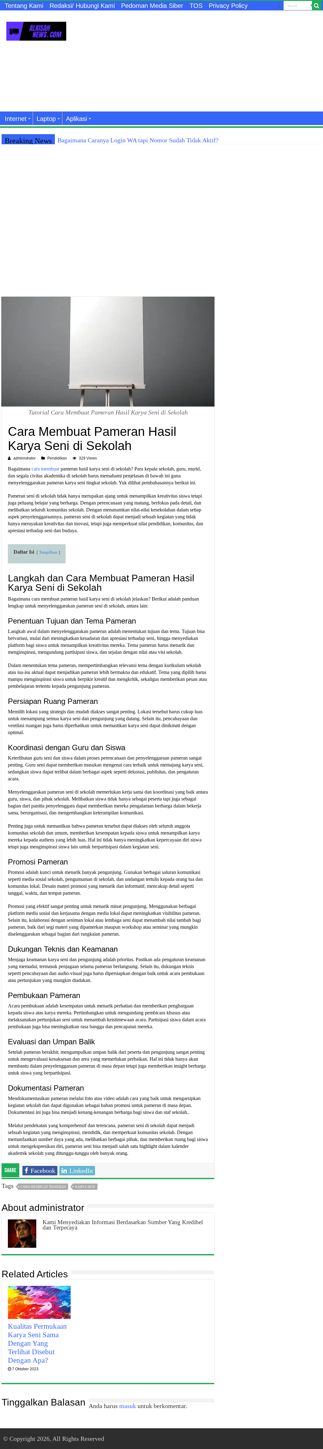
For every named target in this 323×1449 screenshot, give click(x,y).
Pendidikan (57, 458)
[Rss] (279, 6)
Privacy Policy (228, 5)
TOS (196, 5)
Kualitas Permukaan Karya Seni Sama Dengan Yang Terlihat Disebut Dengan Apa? (37, 1343)
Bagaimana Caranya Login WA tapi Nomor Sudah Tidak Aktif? (138, 140)
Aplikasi (76, 118)
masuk (127, 1405)
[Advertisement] (202, 61)
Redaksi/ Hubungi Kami (82, 5)
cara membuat (45, 468)
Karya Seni (85, 1187)
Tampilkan (48, 552)
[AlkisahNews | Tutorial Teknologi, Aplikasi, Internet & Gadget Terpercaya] (36, 29)
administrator (24, 458)
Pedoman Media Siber (152, 5)
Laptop (46, 118)
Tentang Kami (24, 5)
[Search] (316, 5)
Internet (15, 118)
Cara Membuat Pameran (43, 1187)
